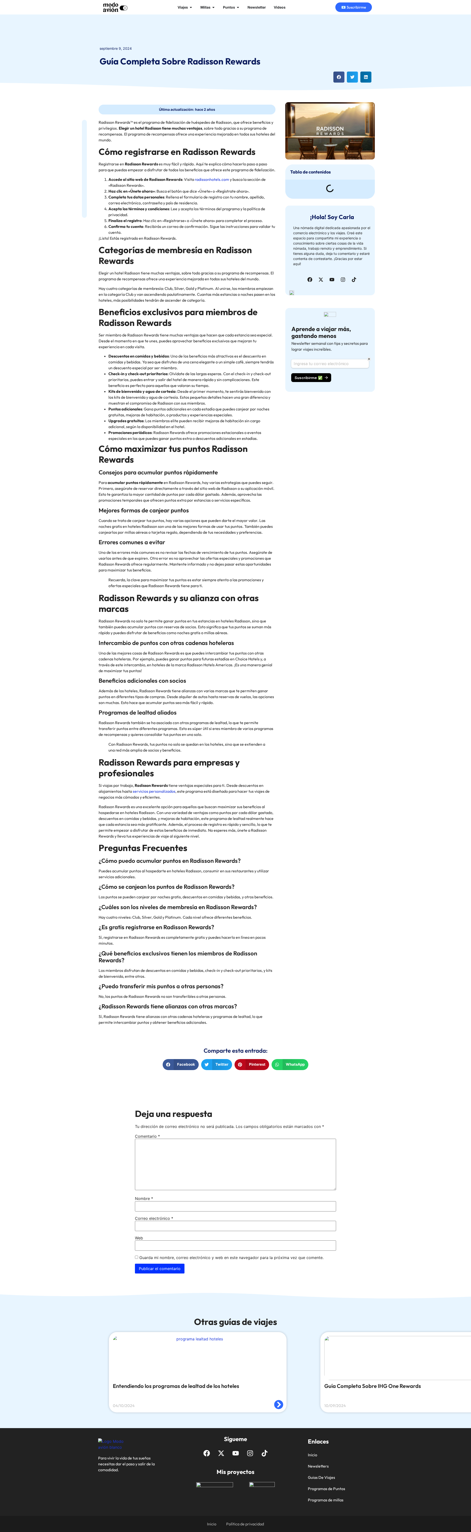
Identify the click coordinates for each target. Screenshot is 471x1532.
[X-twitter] (321, 279)
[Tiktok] (354, 279)
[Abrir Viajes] (191, 7)
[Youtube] (332, 279)
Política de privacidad (245, 1523)
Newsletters (318, 1466)
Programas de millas (325, 1499)
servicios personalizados (154, 791)
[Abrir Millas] (213, 7)
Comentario (147, 1136)
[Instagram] (343, 279)
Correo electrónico (154, 1218)
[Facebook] (310, 279)
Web (139, 1238)
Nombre (144, 1198)
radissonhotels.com (212, 179)
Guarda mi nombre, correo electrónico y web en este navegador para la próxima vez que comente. (231, 1258)
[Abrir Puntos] (238, 7)
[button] (338, 77)
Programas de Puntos (326, 1488)
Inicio (312, 1454)
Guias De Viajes (321, 1477)
